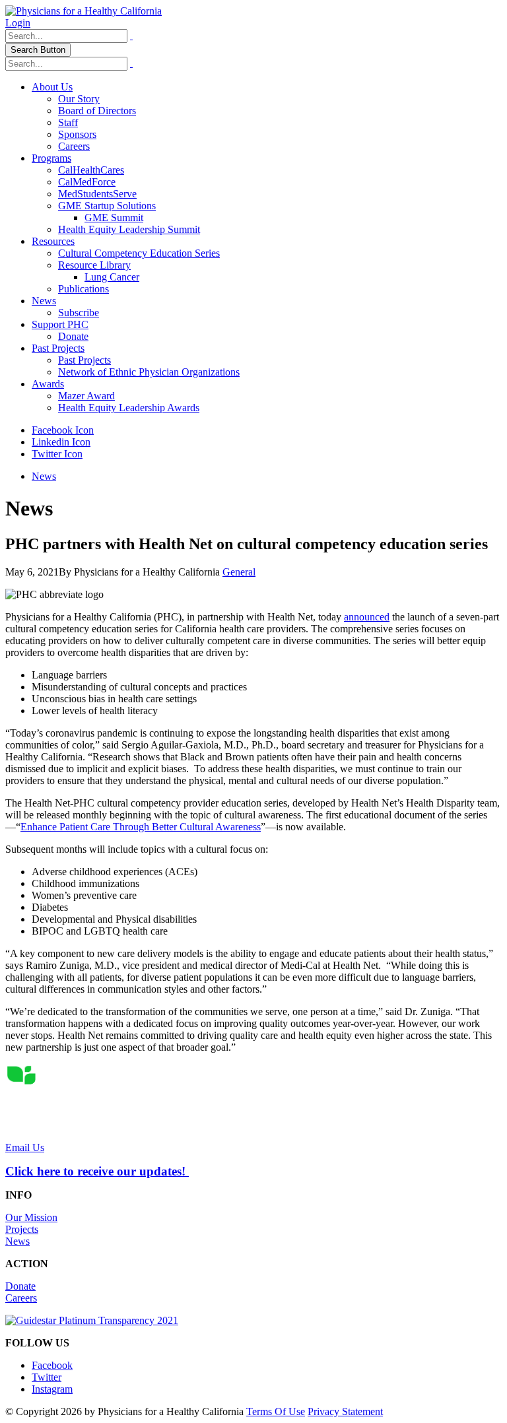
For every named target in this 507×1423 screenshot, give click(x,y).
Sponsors (77, 134)
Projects (21, 1229)
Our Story (79, 98)
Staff (68, 122)
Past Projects (58, 348)
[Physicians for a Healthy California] (83, 11)
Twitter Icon (57, 453)
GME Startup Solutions (107, 205)
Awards (48, 383)
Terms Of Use (275, 1411)
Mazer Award (86, 395)
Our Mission (31, 1217)
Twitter (46, 1377)
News (44, 300)
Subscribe (78, 312)
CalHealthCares (91, 170)
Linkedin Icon (61, 441)
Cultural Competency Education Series (139, 253)
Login (17, 22)
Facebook (52, 1365)
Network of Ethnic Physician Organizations (149, 372)
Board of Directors (97, 110)
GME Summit (113, 217)
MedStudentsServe (97, 193)
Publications (83, 288)
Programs (51, 158)
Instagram (52, 1389)
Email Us (24, 1147)
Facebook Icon (63, 430)
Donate (73, 336)
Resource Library (94, 265)
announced (366, 616)
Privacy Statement (345, 1411)
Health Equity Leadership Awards (128, 407)
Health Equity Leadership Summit (129, 229)
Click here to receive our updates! (97, 1171)
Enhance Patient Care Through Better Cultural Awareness (140, 826)
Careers (74, 146)
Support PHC (60, 324)
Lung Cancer (111, 276)
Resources (53, 241)
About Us (52, 86)
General (238, 572)
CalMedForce (87, 181)
